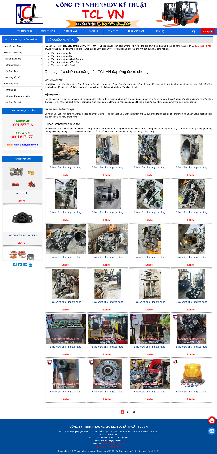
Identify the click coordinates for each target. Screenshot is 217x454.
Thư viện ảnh (137, 31)
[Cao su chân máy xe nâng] (22, 177)
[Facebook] (14, 265)
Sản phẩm (71, 31)
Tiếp (133, 412)
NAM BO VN (112, 451)
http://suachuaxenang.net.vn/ (108, 446)
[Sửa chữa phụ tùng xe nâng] (66, 149)
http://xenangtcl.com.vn (113, 443)
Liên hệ (159, 31)
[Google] (25, 265)
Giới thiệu (48, 31)
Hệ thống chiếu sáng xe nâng (22, 235)
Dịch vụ (94, 31)
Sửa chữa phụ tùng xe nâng (65, 167)
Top (210, 443)
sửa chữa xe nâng (204, 46)
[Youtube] (30, 265)
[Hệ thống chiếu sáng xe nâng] (22, 218)
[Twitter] (20, 265)
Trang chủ (24, 31)
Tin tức (113, 31)
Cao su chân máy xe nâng (22, 193)
